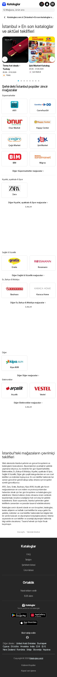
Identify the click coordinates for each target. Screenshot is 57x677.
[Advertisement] (28, 227)
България (41, 643)
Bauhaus (20, 487)
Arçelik (37, 487)
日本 (38, 646)
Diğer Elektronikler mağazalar (27, 402)
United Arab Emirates (26, 643)
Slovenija (37, 649)
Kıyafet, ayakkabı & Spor (42, 471)
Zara (9, 487)
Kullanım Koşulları (28, 665)
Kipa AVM (29, 487)
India (32, 646)
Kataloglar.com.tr (36, 658)
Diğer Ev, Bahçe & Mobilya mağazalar (27, 302)
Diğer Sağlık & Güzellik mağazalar (27, 275)
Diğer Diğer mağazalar (27, 375)
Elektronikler (7, 471)
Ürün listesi (28, 570)
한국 (44, 646)
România (21, 649)
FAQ (28, 554)
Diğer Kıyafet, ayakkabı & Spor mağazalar (27, 202)
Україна (46, 649)
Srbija (29, 649)
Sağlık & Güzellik (9, 474)
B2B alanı (28, 595)
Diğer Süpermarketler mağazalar (27, 171)
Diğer (19, 474)
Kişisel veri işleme (28, 671)
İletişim (28, 559)
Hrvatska (24, 646)
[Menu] (52, 4)
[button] (47, 4)
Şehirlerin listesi (28, 564)
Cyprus (6, 646)
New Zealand (9, 649)
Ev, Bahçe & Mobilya (21, 471)
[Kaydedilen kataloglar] (41, 4)
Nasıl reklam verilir (28, 590)
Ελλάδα (15, 646)
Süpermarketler (42, 469)
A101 (4, 487)
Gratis (13, 487)
